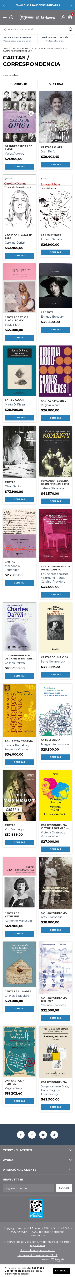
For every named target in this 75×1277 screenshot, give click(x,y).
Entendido (61, 1271)
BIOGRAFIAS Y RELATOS (52, 48)
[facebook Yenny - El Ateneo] (32, 1135)
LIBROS (15, 48)
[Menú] (5, 17)
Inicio (5, 48)
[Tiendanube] (53, 1260)
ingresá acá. (37, 1245)
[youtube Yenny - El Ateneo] (43, 1135)
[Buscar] (70, 29)
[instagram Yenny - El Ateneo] (21, 1135)
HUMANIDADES (30, 48)
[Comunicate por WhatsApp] (11, 17)
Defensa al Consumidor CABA (38, 1255)
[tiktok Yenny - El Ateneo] (54, 1135)
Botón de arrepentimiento (37, 1250)
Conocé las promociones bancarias (37, 5)
